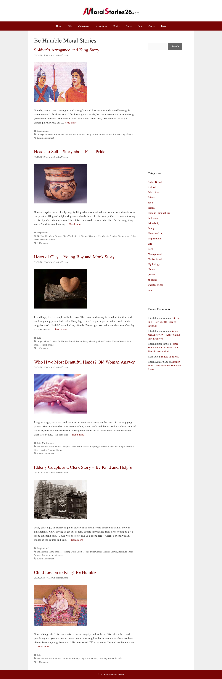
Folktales (153, 218)
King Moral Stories (96, 134)
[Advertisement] (165, 110)
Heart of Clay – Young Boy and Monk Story (74, 256)
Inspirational (101, 26)
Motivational (84, 26)
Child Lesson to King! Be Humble (65, 572)
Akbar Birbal (155, 182)
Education (153, 192)
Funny (129, 26)
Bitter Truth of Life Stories (75, 235)
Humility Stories (70, 658)
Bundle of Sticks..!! (171, 356)
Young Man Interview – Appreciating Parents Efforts (164, 334)
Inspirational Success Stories (103, 551)
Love (140, 26)
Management (155, 254)
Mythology (154, 264)
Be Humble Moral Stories (73, 134)
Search (175, 46)
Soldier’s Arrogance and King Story (66, 50)
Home (59, 26)
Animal (152, 187)
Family (116, 26)
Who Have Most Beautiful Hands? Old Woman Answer (84, 362)
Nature (151, 269)
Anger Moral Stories (47, 341)
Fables (151, 197)
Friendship (153, 223)
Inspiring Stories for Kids (102, 446)
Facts (163, 26)
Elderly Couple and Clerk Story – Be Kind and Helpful (84, 467)
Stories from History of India (119, 134)
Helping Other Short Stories (76, 446)
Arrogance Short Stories (48, 134)
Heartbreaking (155, 233)
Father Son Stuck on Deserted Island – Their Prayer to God (164, 347)
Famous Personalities (159, 212)
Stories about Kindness (52, 555)
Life (70, 26)
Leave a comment (45, 137)
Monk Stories (48, 344)
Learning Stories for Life (110, 658)
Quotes (151, 26)
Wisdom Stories (47, 239)
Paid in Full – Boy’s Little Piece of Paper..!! (163, 321)
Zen (150, 290)
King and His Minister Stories (102, 235)
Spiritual (152, 279)
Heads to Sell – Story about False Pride (69, 151)
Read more (71, 122)
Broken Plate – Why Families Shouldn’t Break (164, 365)
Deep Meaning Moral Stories (97, 341)
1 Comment (42, 242)
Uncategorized (155, 284)
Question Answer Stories (50, 449)
